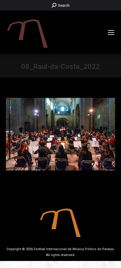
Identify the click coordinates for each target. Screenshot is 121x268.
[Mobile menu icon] (111, 32)
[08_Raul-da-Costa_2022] (60, 134)
